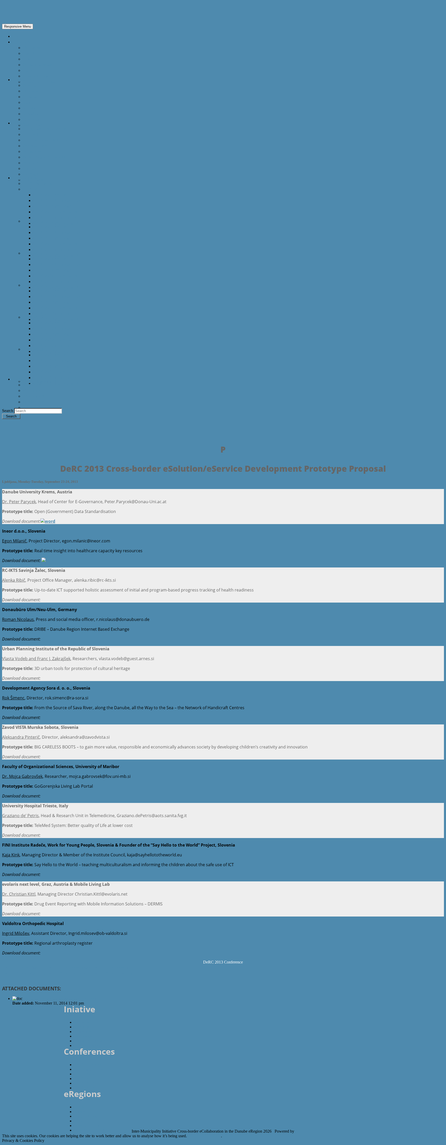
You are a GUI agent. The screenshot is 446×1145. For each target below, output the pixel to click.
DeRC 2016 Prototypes (55, 217)
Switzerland (34, 125)
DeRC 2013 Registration (56, 308)
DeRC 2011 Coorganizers (57, 360)
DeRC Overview (37, 183)
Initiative (20, 379)
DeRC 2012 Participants (55, 351)
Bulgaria (31, 91)
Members (32, 385)
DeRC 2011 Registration (56, 372)
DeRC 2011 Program (52, 366)
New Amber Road (40, 81)
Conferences (24, 177)
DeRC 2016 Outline (51, 195)
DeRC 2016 (33, 189)
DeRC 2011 (33, 349)
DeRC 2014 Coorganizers (57, 264)
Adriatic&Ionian (38, 64)
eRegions (21, 42)
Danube (30, 53)
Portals (30, 168)
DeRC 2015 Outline (51, 227)
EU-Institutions (37, 134)
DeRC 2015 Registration (56, 244)
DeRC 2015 (33, 221)
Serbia (29, 108)
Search (8, 410)
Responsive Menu (17, 26)
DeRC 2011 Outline (51, 355)
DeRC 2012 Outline (51, 323)
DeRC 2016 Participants (55, 223)
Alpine (29, 59)
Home (18, 36)
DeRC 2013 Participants (55, 319)
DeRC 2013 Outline (51, 291)
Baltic (28, 70)
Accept (194, 1136)
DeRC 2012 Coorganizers (57, 328)
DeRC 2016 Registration (56, 212)
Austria (30, 85)
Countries (21, 79)
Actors (18, 123)
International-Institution (46, 140)
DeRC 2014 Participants (55, 287)
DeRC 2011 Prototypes (55, 377)
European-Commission (45, 128)
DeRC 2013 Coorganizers (57, 296)
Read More (211, 1136)
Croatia (30, 96)
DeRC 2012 (33, 317)
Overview (32, 47)
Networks (32, 151)
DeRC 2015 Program (52, 238)
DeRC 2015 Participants (55, 255)
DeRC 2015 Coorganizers (57, 232)
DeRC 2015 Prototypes (55, 249)
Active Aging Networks (44, 157)
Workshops (34, 402)
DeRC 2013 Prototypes (55, 313)
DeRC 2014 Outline (51, 259)
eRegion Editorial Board (94, 1045)
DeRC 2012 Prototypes (55, 345)
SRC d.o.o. (304, 1131)
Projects (31, 162)
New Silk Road (36, 76)
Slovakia (30, 113)
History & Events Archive (46, 407)
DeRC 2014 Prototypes (55, 281)
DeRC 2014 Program (52, 270)
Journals (31, 174)
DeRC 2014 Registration (56, 276)
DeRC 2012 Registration (56, 340)
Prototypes (33, 396)
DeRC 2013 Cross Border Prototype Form (60, 998)
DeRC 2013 (33, 285)
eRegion (21, 12)
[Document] (48, 521)
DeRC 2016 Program (52, 206)
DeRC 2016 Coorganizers (57, 200)
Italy (27, 102)
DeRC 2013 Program (52, 302)
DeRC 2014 (33, 253)
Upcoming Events (40, 381)
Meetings (32, 390)
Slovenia (31, 119)
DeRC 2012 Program (52, 334)
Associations (35, 145)
